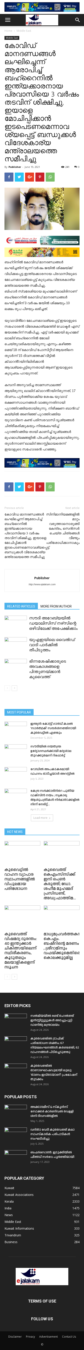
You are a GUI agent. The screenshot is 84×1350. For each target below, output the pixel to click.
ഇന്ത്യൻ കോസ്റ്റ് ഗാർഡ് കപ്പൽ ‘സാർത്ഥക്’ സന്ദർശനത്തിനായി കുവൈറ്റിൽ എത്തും (53, 728)
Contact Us (69, 1337)
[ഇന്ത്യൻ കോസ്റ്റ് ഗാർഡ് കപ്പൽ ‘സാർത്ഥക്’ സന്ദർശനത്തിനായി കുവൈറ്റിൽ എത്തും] (15, 729)
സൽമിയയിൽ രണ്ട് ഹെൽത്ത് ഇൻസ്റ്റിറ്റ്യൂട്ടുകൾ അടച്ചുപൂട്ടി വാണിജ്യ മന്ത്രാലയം (52, 1020)
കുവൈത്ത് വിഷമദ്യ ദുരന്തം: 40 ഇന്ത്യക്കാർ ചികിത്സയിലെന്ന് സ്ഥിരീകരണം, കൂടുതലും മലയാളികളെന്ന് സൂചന (20, 950)
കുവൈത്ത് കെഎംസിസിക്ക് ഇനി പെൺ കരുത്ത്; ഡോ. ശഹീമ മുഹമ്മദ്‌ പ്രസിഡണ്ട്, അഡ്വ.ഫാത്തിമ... (60, 884)
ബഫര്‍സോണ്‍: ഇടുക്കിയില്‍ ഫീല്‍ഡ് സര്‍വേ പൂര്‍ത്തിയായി (52, 1154)
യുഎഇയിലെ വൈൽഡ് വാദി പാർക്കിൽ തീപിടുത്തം (52, 644)
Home (8, 31)
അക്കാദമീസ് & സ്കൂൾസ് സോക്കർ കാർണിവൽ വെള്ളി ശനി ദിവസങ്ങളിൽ (52, 1111)
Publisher (15, 167)
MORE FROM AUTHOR (56, 606)
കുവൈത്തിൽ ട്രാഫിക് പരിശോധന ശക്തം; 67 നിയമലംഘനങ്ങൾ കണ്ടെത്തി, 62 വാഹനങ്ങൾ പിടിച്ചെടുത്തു (54, 1045)
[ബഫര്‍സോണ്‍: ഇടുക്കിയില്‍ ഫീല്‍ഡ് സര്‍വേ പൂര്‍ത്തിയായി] (15, 1158)
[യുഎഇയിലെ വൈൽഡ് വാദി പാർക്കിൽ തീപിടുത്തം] (15, 645)
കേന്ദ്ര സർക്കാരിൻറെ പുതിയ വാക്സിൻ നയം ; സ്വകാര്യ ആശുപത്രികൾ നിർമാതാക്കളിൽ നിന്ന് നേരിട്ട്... (55, 798)
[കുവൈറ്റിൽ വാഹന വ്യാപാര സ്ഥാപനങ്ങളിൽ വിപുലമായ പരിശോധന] (22, 853)
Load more (40, 818)
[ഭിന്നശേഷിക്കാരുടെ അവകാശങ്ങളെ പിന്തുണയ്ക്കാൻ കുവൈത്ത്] (15, 666)
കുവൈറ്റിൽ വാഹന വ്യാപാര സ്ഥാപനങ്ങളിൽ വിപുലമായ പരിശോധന (19, 879)
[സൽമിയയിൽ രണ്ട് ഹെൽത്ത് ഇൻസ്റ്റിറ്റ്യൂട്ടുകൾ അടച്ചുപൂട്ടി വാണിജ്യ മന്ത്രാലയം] (15, 1021)
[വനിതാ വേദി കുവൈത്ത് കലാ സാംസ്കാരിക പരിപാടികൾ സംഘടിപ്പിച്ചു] (15, 1135)
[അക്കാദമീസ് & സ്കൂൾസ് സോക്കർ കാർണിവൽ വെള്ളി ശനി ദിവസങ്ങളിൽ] (15, 1112)
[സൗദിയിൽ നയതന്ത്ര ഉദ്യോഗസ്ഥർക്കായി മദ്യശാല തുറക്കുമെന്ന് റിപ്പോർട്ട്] (15, 752)
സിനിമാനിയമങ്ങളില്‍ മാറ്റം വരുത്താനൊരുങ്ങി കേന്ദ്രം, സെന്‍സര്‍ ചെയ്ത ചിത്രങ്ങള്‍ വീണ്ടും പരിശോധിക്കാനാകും (63, 528)
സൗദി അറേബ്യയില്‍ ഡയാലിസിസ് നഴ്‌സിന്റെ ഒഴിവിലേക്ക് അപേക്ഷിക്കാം (53, 623)
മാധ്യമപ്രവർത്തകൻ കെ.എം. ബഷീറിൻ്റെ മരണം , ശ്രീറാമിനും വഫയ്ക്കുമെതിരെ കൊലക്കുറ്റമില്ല (63, 946)
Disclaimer (15, 1337)
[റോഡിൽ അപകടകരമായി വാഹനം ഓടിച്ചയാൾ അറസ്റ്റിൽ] (15, 775)
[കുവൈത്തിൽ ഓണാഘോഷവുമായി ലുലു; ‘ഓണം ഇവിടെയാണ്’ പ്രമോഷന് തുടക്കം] (15, 1071)
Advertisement (48, 1337)
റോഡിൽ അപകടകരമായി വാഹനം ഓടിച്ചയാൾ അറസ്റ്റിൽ (52, 771)
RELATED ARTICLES (21, 606)
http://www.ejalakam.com (42, 584)
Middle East (24, 31)
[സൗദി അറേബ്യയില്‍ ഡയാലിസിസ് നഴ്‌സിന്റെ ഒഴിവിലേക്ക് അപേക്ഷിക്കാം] (15, 623)
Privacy (30, 1337)
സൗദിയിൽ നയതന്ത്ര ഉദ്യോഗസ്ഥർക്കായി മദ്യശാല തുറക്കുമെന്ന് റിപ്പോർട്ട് (50, 751)
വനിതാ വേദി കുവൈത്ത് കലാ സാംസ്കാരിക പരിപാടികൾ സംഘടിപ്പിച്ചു (52, 1134)
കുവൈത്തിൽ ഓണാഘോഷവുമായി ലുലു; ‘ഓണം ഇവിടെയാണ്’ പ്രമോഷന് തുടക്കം (53, 1073)
